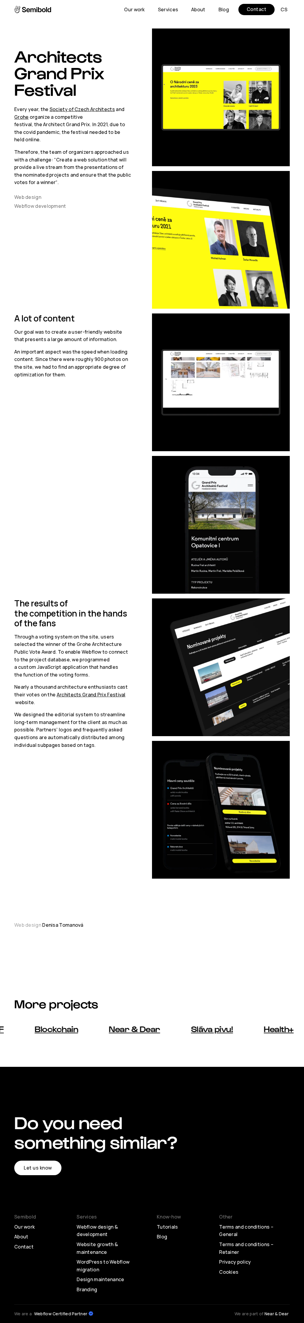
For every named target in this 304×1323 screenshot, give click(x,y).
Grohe (21, 117)
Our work (24, 1227)
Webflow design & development (97, 1231)
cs (284, 9)
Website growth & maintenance (97, 1248)
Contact (24, 1246)
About (21, 1236)
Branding (87, 1289)
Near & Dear (277, 1313)
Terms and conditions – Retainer (246, 1248)
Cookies (228, 1272)
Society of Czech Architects (82, 109)
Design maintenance (100, 1279)
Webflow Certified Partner (61, 1313)
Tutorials (167, 1227)
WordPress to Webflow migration (103, 1266)
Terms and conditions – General (246, 1231)
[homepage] (33, 9)
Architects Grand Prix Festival (91, 694)
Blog (162, 1236)
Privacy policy (235, 1262)
